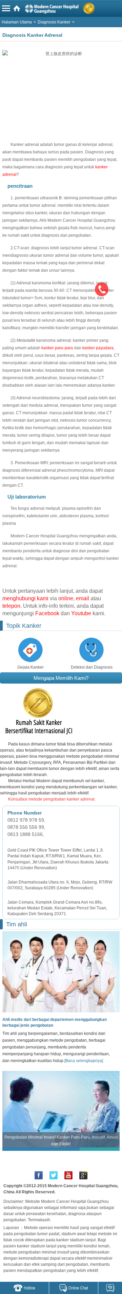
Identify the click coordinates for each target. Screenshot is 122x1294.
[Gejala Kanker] (30, 649)
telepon (11, 606)
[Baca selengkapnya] (83, 1060)
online (65, 598)
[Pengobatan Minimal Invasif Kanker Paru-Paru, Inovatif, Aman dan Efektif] (61, 1109)
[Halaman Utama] (62, 10)
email (82, 598)
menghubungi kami (25, 598)
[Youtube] (68, 1175)
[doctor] (60, 971)
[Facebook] (39, 1175)
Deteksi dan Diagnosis (92, 667)
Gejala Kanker (30, 667)
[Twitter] (53, 1175)
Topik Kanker (23, 625)
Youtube (81, 613)
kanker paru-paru (57, 348)
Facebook (47, 613)
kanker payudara (98, 348)
